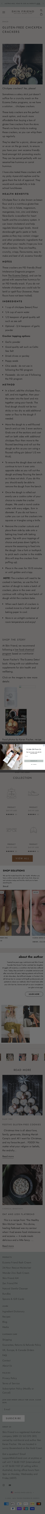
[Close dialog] (44, 745)
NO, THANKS (33, 764)
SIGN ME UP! (33, 760)
